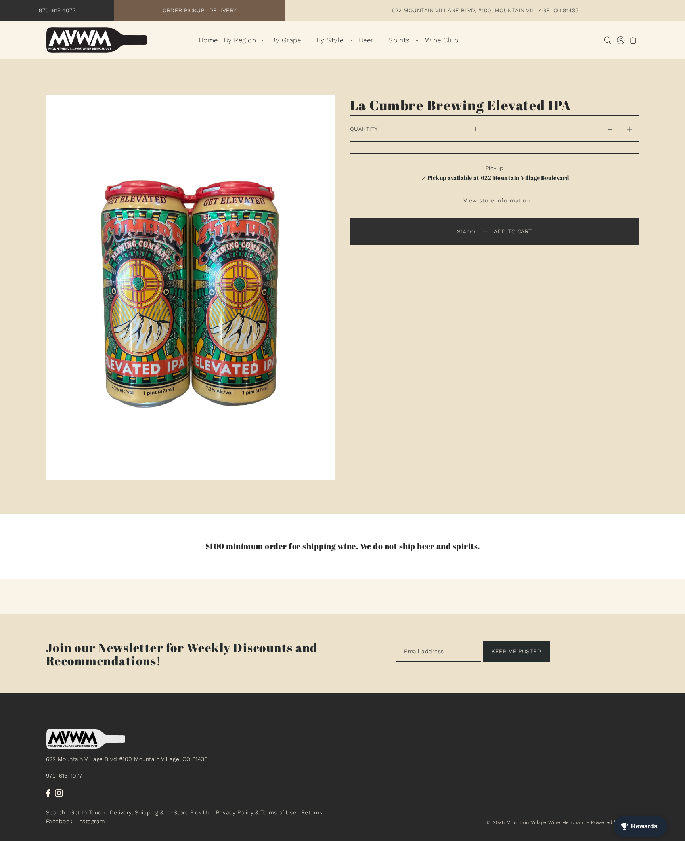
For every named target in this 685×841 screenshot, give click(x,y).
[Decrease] (610, 128)
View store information (496, 200)
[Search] (607, 40)
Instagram (91, 821)
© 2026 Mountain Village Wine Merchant (536, 822)
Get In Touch (87, 812)
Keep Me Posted (516, 651)
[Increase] (629, 128)
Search (55, 812)
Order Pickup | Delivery (200, 10)
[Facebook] (48, 793)
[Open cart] (633, 40)
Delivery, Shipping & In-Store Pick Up (160, 812)
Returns (312, 812)
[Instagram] (59, 793)
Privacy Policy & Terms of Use (256, 812)
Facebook (59, 821)
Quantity (364, 129)
